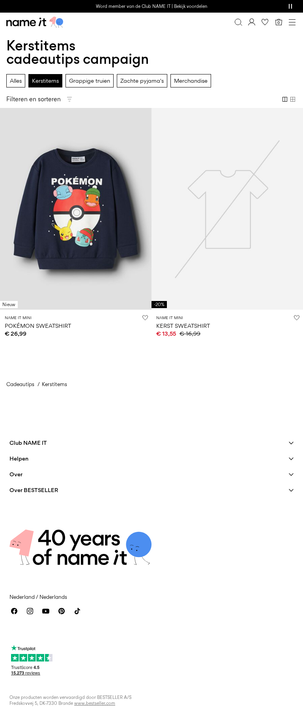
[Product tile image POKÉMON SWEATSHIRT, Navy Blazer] (76, 209)
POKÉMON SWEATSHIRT (38, 325)
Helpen (18, 458)
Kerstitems (45, 80)
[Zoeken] (238, 22)
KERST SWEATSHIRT (183, 325)
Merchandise (191, 80)
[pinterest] (61, 611)
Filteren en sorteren (33, 99)
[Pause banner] (290, 6)
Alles (16, 80)
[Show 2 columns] (285, 99)
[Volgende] (7, 216)
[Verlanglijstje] (265, 22)
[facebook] (14, 611)
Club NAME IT (28, 442)
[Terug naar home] (34, 22)
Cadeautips (20, 384)
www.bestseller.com (94, 703)
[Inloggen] (251, 22)
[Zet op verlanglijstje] (145, 317)
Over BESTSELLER (33, 490)
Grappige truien (89, 80)
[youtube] (45, 611)
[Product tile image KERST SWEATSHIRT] (227, 209)
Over (15, 474)
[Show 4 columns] (293, 99)
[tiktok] (77, 611)
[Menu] (292, 22)
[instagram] (30, 611)
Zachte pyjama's (142, 80)
